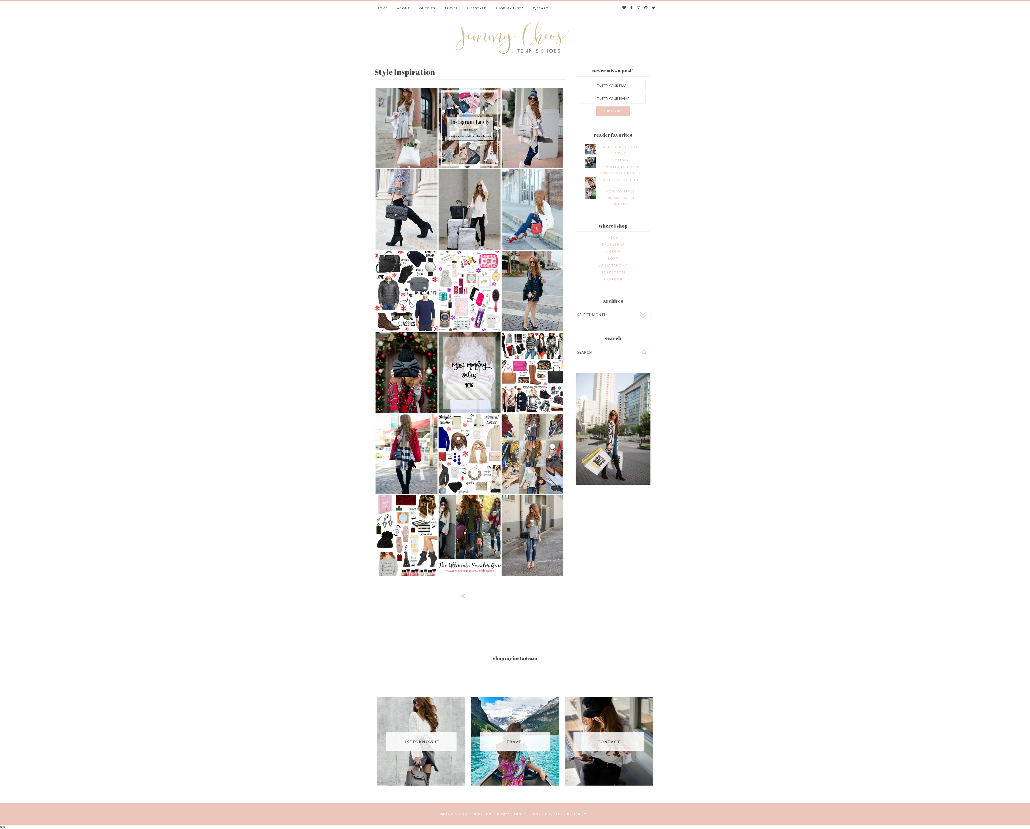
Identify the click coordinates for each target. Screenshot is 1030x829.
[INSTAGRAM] (639, 8)
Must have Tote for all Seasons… (406, 127)
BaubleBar (613, 244)
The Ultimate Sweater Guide (469, 535)
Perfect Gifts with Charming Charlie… (406, 372)
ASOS (613, 237)
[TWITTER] (654, 8)
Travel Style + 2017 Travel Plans (469, 209)
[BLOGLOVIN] (624, 8)
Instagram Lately (469, 128)
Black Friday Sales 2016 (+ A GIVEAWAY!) (532, 372)
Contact (554, 814)
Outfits (427, 8)
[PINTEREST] (646, 8)
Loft (613, 258)
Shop (536, 814)
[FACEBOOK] (631, 8)
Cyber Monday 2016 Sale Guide (469, 372)
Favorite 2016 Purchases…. (407, 209)
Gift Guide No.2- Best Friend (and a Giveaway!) (406, 535)
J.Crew (613, 251)
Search (544, 8)
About (403, 8)
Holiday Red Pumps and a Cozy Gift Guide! (532, 535)
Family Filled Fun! (620, 180)
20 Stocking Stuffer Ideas (469, 290)
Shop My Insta (509, 8)
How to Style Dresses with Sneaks (620, 197)
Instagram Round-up (532, 454)
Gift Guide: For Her (469, 454)
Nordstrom (613, 272)
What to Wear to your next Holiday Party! (532, 290)
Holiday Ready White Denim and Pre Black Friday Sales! (406, 453)
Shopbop (613, 279)
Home (382, 8)
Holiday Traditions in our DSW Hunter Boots (620, 166)
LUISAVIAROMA (613, 265)
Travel (451, 8)
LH (590, 814)
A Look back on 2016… (532, 209)
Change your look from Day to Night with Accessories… (532, 127)
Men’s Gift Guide (406, 291)
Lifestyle (476, 8)
